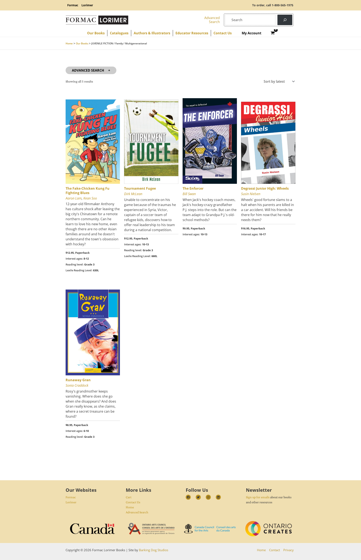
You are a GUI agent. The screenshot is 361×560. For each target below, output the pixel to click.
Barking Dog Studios (153, 550)
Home (130, 507)
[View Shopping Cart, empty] (273, 33)
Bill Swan (189, 194)
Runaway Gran (78, 380)
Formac (71, 497)
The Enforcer (193, 188)
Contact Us (133, 502)
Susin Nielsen (250, 194)
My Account (251, 33)
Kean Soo (90, 198)
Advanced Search (88, 70)
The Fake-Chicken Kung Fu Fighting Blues (87, 190)
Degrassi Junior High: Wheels (265, 188)
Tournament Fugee (140, 188)
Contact (274, 550)
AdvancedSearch (212, 19)
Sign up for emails (257, 497)
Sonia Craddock (77, 385)
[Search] (284, 20)
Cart (128, 497)
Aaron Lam (74, 198)
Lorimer (71, 502)
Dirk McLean (133, 194)
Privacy (288, 550)
